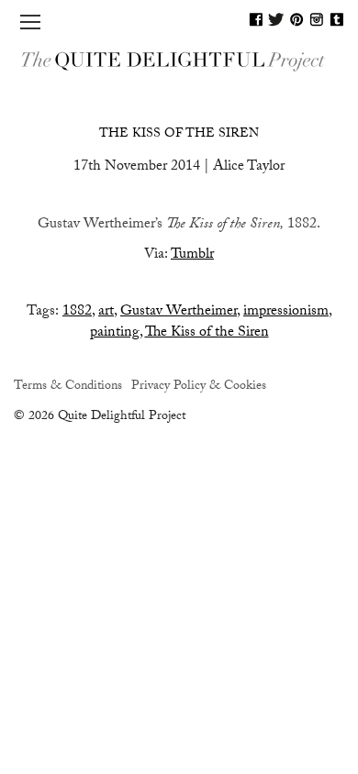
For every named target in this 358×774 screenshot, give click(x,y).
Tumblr (337, 19)
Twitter (276, 19)
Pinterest (296, 19)
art (106, 312)
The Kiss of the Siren (179, 135)
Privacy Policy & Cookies (198, 387)
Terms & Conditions (68, 387)
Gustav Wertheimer (178, 312)
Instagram (316, 19)
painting (115, 333)
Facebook (256, 19)
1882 (77, 312)
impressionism (286, 312)
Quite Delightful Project (179, 60)
